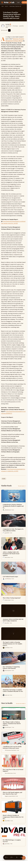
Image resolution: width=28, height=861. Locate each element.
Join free (25, 2)
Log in (18, 2)
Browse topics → (22, 486)
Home (2, 6)
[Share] (21, 857)
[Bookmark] (17, 857)
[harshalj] (3, 26)
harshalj (7, 24)
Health (6, 6)
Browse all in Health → (21, 703)
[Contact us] (24, 858)
